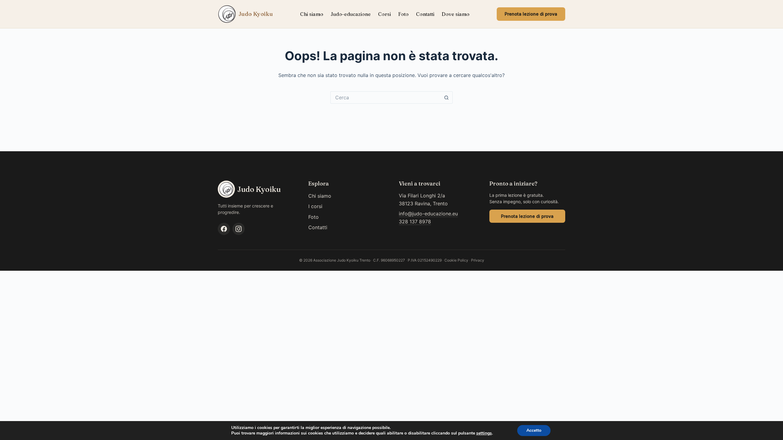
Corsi (384, 14)
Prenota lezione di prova (531, 13)
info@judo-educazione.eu (428, 214)
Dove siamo (455, 14)
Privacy (477, 260)
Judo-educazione (351, 14)
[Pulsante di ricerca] (446, 97)
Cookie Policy (456, 260)
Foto (403, 14)
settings (484, 433)
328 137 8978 (415, 221)
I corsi (315, 206)
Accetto (533, 430)
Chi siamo (311, 14)
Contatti (425, 14)
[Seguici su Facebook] (224, 229)
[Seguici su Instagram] (238, 229)
